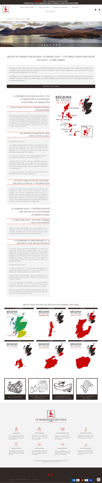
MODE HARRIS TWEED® (27, 7)
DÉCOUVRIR (50, 11)
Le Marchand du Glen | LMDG (22, 479)
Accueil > (8, 19)
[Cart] (99, 9)
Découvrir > (13, 19)
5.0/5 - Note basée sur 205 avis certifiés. (55, 1)
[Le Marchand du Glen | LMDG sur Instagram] (52, 475)
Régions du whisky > (21, 19)
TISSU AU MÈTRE (44, 7)
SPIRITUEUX (75, 7)
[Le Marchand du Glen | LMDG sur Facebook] (48, 475)
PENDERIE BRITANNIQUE (60, 7)
